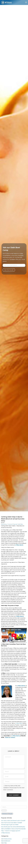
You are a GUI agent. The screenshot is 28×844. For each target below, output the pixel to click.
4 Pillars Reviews (5, 832)
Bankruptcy (4, 524)
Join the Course (9, 270)
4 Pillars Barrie (19, 723)
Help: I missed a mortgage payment (10, 830)
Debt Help (20, 524)
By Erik (2, 522)
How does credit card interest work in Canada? (13, 820)
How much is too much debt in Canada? (11, 822)
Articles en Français (7, 813)
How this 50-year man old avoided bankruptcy (13, 826)
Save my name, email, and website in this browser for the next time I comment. (13, 787)
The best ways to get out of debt (9, 824)
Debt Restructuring (6, 839)
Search (4, 810)
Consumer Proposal (12, 524)
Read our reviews (10, 737)
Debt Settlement (5, 841)
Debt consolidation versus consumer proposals (13, 828)
